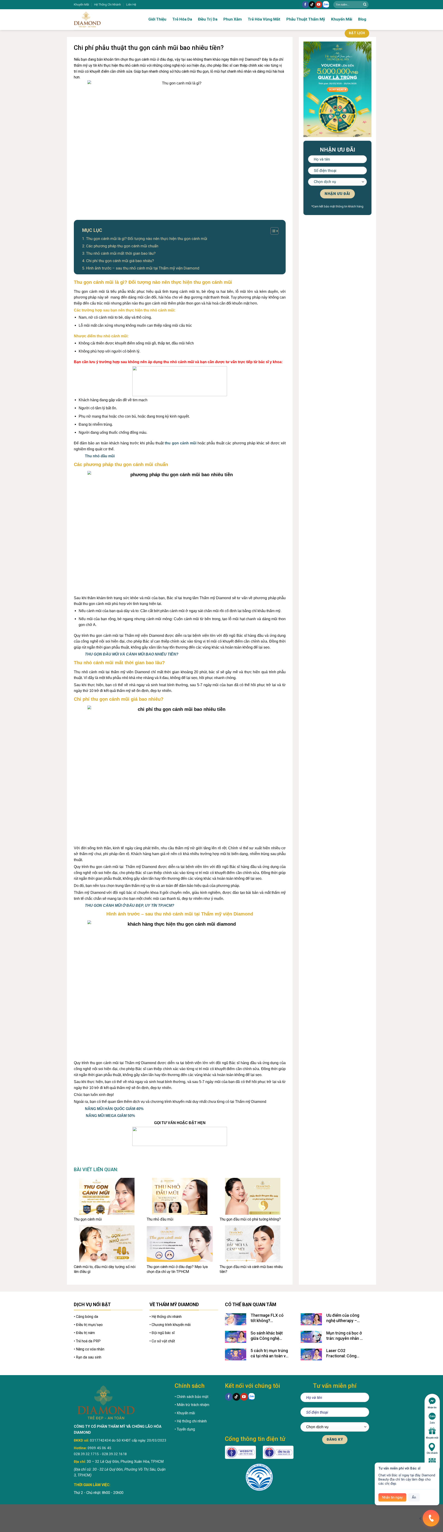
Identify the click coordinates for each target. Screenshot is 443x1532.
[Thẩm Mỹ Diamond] (101, 19)
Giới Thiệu (157, 19)
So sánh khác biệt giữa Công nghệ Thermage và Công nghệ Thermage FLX (269, 1336)
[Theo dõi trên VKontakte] (325, 5)
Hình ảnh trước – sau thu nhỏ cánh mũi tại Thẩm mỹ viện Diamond (142, 268)
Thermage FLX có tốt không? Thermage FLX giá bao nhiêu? (267, 1318)
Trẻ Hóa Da (182, 19)
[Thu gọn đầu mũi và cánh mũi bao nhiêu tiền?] (253, 1243)
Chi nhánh (432, 1453)
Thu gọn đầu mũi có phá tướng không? (250, 1219)
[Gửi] (364, 4)
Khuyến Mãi (81, 4)
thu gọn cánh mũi (181, 443)
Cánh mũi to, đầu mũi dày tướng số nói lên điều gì (104, 1269)
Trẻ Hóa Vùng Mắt (264, 19)
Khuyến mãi (432, 1437)
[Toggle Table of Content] (272, 231)
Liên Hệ (131, 4)
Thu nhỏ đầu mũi (100, 456)
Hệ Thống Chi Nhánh (107, 4)
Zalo (432, 1422)
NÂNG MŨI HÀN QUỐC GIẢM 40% (114, 1109)
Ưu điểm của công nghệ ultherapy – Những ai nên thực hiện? (343, 1318)
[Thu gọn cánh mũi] (107, 1196)
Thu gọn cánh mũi (88, 1219)
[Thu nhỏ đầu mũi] (180, 1196)
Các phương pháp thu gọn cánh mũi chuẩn (122, 246)
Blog (362, 19)
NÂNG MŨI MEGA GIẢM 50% (110, 1116)
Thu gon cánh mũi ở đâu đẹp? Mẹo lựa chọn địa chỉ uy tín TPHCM (177, 1269)
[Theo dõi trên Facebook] (305, 4)
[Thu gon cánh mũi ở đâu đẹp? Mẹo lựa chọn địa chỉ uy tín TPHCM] (180, 1243)
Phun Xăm (232, 19)
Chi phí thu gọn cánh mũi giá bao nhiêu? (120, 260)
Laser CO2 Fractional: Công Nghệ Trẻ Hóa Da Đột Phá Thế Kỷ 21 (345, 1353)
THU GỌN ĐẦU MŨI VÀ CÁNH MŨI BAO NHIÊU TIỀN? (131, 654)
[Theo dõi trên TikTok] (312, 4)
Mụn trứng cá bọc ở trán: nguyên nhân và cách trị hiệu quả (345, 1336)
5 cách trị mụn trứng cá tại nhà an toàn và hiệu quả (269, 1353)
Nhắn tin (432, 1407)
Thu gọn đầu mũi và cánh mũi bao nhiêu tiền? (251, 1269)
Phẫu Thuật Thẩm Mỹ (305, 19)
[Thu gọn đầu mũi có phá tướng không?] (253, 1196)
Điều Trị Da (207, 19)
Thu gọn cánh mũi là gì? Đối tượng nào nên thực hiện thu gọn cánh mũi (146, 238)
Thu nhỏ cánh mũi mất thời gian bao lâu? (121, 253)
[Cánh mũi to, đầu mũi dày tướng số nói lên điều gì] (107, 1243)
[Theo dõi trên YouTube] (318, 4)
